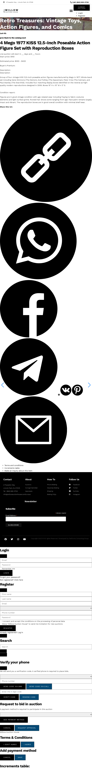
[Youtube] (24, 539)
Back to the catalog (12, 38)
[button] (71, 10)
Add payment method (13, 720)
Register (7, 628)
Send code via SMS (12, 686)
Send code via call (39, 686)
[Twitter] (12, 539)
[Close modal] (3, 556)
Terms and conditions (13, 465)
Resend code (29, 697)
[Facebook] (5, 539)
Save (20, 757)
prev (2, 38)
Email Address (11, 515)
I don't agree (10, 744)
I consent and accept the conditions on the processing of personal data (33, 621)
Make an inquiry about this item (18, 471)
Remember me (8, 569)
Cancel (7, 728)
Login (6, 573)
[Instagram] (18, 539)
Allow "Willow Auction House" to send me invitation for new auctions (32, 624)
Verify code (9, 697)
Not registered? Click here (11, 580)
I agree (27, 744)
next (24, 38)
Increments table (12, 468)
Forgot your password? (10, 577)
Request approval (27, 728)
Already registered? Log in (11, 632)
